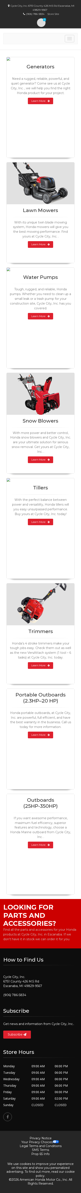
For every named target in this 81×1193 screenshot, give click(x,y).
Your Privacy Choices (37, 1142)
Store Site (53, 14)
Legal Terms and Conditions (41, 1146)
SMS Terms (40, 1150)
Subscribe (15, 1034)
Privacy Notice (41, 1138)
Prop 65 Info (40, 1154)
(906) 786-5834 (14, 995)
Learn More (38, 100)
